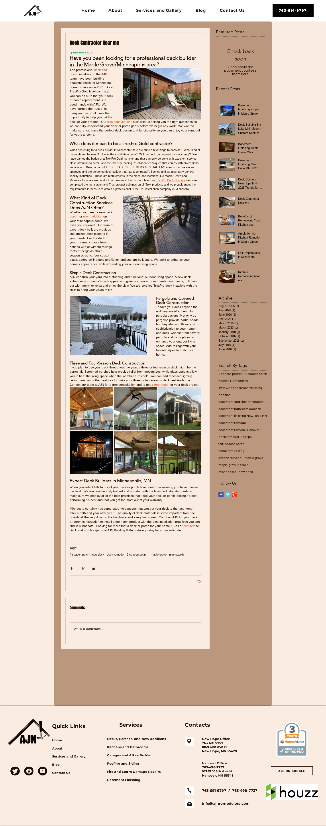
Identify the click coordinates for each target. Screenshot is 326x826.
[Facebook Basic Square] (221, 494)
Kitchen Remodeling (233, 380)
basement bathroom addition (239, 409)
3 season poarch (137, 554)
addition (224, 395)
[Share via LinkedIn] (93, 568)
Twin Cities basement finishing (240, 388)
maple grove (159, 554)
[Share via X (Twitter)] (83, 568)
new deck (98, 554)
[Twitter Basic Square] (227, 494)
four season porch (231, 444)
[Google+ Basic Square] (234, 494)
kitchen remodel (230, 458)
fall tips (246, 436)
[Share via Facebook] (72, 568)
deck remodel (115, 554)
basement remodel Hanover (238, 430)
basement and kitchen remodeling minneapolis (242, 401)
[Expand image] (91, 408)
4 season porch (79, 554)
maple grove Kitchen (233, 465)
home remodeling (231, 450)
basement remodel (232, 423)
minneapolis (177, 554)
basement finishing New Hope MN (242, 415)
